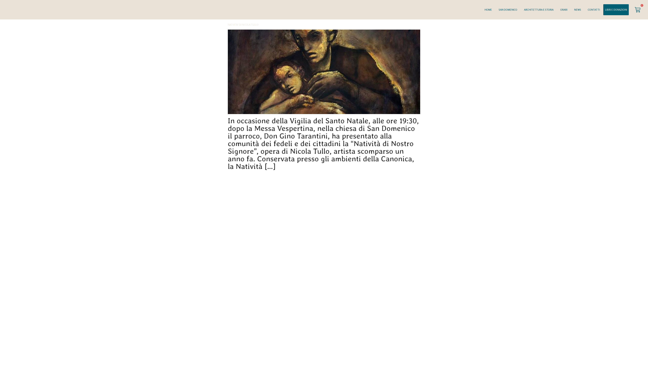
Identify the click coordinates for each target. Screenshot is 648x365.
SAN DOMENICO (508, 9)
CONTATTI (594, 9)
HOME (488, 9)
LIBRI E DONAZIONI (616, 9)
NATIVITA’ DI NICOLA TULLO (243, 24)
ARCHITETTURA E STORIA (539, 9)
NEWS (577, 9)
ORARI (563, 9)
